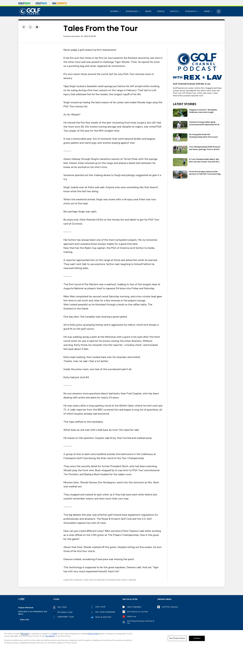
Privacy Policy (93, 634)
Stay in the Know (25, 607)
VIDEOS (161, 11)
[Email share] (36, 27)
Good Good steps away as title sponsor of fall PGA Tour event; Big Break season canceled (204, 172)
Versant (25, 634)
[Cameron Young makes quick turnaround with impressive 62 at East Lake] (180, 125)
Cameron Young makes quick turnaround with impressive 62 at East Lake (204, 123)
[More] (218, 11)
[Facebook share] (23, 27)
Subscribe (24, 619)
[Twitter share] (30, 27)
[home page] (30, 11)
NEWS (148, 11)
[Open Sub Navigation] (120, 11)
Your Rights (50, 636)
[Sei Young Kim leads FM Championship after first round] (180, 137)
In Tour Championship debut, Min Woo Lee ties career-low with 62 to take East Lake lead (205, 160)
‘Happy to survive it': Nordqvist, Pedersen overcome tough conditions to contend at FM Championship (203, 111)
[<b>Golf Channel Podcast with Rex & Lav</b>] (197, 66)
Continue (196, 638)
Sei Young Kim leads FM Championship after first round (203, 135)
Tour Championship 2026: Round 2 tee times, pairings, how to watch (204, 148)
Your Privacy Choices (177, 638)
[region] (121, 638)
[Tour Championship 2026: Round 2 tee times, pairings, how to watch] (180, 150)
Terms (54, 634)
